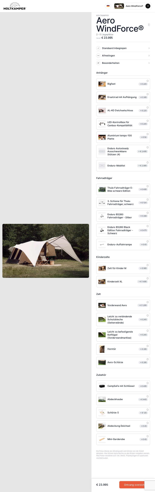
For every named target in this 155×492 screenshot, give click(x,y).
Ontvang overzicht (134, 484)
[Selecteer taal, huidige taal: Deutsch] (108, 6)
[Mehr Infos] (148, 81)
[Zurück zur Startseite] (15, 6)
